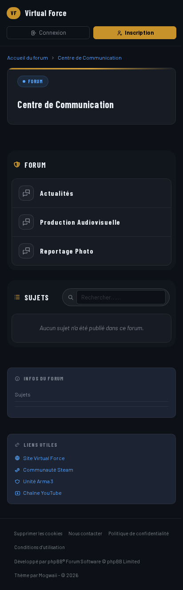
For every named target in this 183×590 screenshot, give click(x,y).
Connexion (52, 32)
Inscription (139, 32)
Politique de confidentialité (138, 533)
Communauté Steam (48, 469)
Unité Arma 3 (38, 481)
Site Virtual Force (44, 458)
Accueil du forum (27, 57)
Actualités (57, 193)
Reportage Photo (67, 251)
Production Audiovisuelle (80, 222)
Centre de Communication (90, 57)
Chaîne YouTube (42, 492)
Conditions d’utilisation (39, 547)
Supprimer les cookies (38, 533)
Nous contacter (85, 533)
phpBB (55, 561)
